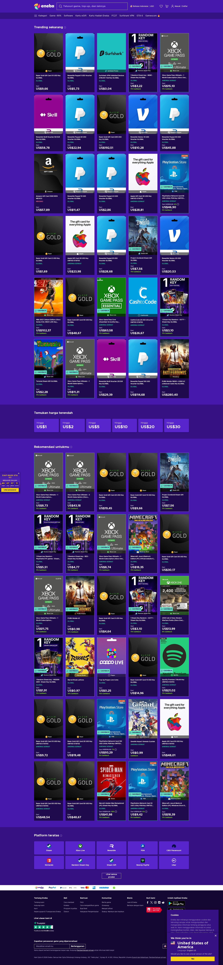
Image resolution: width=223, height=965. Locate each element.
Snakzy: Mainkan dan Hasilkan (113, 911)
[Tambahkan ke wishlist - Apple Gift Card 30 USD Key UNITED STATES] (153, 158)
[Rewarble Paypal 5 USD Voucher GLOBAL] (80, 49)
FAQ (81, 902)
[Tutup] (215, 935)
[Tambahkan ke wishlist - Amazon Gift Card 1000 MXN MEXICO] (58, 158)
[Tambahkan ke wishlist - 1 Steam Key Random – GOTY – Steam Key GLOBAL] (184, 282)
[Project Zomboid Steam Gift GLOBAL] (143, 232)
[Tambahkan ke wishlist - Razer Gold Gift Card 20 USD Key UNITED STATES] (90, 703)
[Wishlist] (161, 6)
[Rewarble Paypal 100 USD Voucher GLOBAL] (143, 355)
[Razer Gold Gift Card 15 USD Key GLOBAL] (143, 653)
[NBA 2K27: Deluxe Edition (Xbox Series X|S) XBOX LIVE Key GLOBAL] (48, 294)
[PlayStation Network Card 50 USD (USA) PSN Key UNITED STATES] (174, 170)
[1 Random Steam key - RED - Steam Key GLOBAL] (80, 530)
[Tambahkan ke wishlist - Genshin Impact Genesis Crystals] (153, 703)
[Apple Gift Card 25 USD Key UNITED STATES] (80, 232)
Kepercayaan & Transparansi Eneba (47, 911)
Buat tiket (83, 908)
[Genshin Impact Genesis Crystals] (143, 715)
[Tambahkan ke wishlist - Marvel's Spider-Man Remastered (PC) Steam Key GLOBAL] (121, 765)
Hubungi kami (39, 905)
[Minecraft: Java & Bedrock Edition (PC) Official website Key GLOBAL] (143, 530)
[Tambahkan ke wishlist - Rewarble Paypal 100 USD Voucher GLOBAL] (153, 343)
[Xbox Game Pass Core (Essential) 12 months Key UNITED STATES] (111, 294)
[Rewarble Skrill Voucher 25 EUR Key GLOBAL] (111, 355)
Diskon (66, 911)
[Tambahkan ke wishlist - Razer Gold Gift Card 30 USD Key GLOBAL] (184, 518)
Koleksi (66, 905)
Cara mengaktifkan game (89, 905)
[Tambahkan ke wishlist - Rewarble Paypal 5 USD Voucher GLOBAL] (90, 37)
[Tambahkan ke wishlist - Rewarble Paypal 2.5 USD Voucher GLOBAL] (121, 158)
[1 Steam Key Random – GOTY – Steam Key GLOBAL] (174, 294)
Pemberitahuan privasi (85, 950)
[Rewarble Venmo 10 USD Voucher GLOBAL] (143, 111)
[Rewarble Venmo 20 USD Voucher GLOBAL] (174, 232)
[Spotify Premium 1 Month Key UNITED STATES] (174, 654)
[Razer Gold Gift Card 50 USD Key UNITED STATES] (48, 777)
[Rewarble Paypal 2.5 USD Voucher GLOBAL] (111, 170)
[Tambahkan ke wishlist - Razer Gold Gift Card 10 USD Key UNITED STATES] (58, 703)
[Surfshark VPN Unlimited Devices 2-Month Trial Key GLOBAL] (111, 49)
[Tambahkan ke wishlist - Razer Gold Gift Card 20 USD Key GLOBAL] (121, 457)
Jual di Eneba (132, 902)
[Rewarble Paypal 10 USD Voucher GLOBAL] (80, 170)
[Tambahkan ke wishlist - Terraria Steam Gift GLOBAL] (58, 343)
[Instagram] (155, 902)
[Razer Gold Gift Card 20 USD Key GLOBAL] (111, 469)
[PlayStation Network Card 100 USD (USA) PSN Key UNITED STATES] (111, 715)
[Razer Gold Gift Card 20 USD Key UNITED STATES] (80, 715)
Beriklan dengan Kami (135, 905)
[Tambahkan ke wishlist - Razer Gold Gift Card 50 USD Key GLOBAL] (90, 282)
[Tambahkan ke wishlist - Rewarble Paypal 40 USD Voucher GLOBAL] (184, 99)
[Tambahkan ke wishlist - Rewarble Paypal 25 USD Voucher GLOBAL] (121, 220)
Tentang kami (39, 902)
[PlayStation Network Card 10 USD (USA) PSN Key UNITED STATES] (143, 777)
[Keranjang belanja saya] (167, 6)
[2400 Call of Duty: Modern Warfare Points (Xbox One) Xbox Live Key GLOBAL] (174, 592)
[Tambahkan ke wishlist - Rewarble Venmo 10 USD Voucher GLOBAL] (153, 99)
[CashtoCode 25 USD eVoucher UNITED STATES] (143, 294)
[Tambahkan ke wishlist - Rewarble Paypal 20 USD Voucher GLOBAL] (90, 99)
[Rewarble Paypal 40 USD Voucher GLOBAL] (174, 111)
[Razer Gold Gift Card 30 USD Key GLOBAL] (174, 530)
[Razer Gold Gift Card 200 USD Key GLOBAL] (111, 111)
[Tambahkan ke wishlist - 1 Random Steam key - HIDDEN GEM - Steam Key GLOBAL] (58, 642)
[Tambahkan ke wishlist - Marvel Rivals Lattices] (90, 642)
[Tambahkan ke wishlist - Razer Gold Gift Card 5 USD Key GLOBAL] (121, 580)
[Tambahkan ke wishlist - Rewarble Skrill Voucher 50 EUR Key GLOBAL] (58, 99)
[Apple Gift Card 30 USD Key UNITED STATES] (143, 170)
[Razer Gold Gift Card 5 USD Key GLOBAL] (111, 592)
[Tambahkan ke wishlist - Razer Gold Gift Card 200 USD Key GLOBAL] (121, 99)
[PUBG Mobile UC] (80, 592)
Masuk (177, 6)
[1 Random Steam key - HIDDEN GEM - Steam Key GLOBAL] (48, 654)
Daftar (185, 6)
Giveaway (105, 905)
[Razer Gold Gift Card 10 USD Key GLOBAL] (48, 49)
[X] (151, 902)
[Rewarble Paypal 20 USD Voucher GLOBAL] (80, 111)
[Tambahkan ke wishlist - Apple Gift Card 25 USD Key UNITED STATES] (90, 220)
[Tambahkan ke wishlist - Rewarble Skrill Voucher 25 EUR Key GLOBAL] (121, 343)
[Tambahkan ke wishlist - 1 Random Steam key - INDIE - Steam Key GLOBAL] (153, 37)
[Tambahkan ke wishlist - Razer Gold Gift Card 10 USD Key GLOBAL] (58, 37)
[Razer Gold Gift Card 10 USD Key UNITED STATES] (48, 715)
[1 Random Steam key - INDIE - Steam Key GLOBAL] (143, 49)
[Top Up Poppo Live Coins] (111, 654)
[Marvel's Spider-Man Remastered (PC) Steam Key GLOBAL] (111, 777)
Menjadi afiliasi (107, 908)
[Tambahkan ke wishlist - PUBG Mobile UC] (90, 580)
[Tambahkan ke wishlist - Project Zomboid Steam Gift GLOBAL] (153, 220)
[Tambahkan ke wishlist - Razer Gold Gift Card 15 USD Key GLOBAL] (153, 641)
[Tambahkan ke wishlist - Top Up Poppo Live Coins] (121, 642)
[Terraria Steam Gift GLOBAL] (48, 355)
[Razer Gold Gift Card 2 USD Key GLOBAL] (48, 232)
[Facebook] (147, 902)
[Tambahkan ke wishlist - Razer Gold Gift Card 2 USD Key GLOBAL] (58, 220)
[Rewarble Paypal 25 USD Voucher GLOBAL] (111, 232)
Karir (36, 908)
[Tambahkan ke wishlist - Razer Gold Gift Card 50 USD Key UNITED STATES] (58, 765)
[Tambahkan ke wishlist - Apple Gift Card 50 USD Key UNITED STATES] (184, 703)
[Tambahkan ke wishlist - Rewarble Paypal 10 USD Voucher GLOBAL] (90, 158)
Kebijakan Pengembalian (89, 911)
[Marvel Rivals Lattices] (80, 654)
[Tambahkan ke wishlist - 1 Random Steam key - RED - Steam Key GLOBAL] (90, 518)
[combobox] (92, 6)
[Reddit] (163, 902)
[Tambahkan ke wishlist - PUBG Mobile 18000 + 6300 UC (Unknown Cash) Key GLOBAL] (184, 343)
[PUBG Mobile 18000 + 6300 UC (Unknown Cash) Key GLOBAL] (174, 355)
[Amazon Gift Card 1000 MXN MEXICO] (48, 170)
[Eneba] (44, 6)
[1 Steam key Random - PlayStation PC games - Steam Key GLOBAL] (48, 530)
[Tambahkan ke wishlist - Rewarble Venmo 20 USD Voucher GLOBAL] (184, 220)
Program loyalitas (70, 908)
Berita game (106, 902)
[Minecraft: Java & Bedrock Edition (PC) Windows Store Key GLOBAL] (174, 777)
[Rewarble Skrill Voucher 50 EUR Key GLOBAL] (48, 111)
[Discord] (159, 902)
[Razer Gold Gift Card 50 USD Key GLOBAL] (80, 294)
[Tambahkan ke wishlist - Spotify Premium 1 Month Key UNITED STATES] (184, 642)
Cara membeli (69, 902)
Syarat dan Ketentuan (140, 957)
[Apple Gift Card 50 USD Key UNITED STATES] (174, 715)
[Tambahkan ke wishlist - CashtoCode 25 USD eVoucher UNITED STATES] (153, 282)
